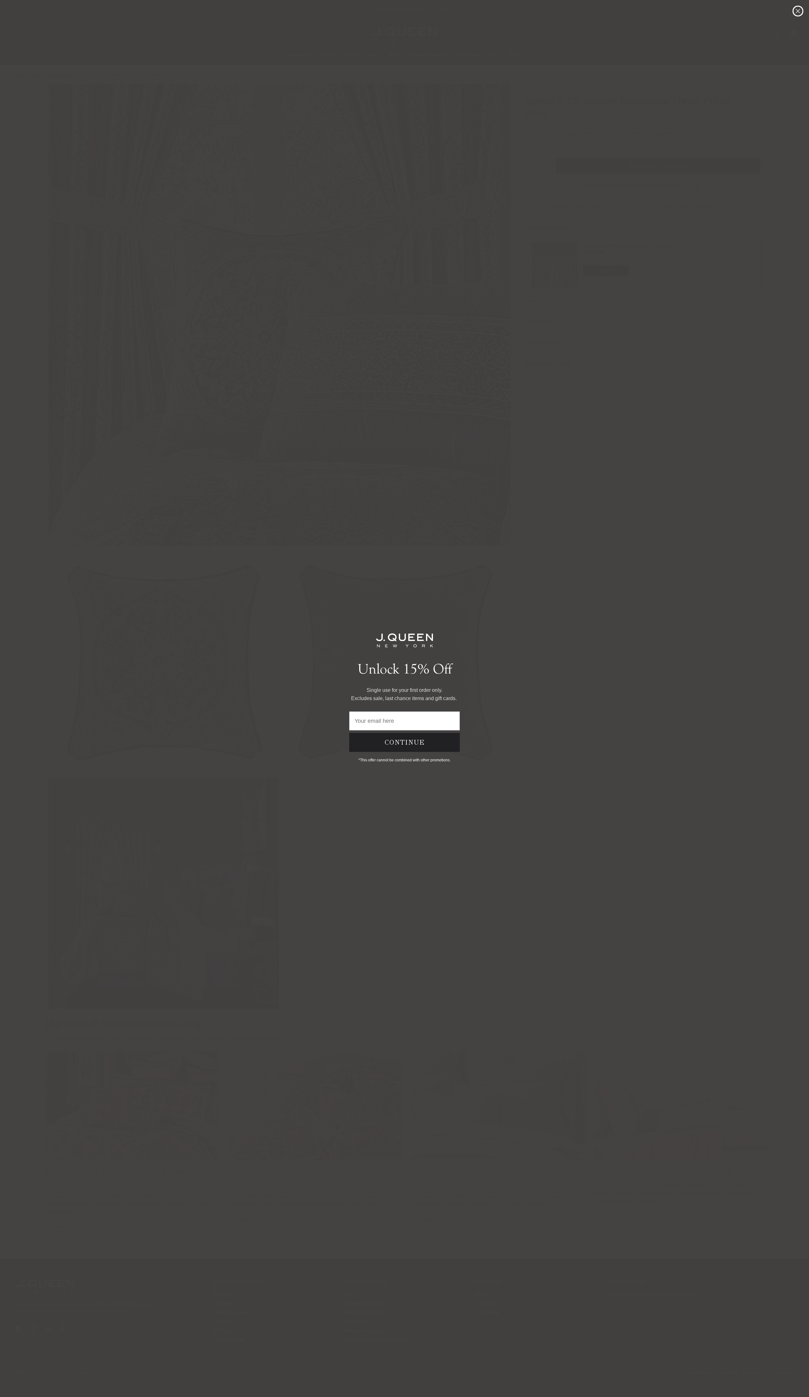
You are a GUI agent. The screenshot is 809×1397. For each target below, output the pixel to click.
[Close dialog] (798, 11)
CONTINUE (405, 742)
